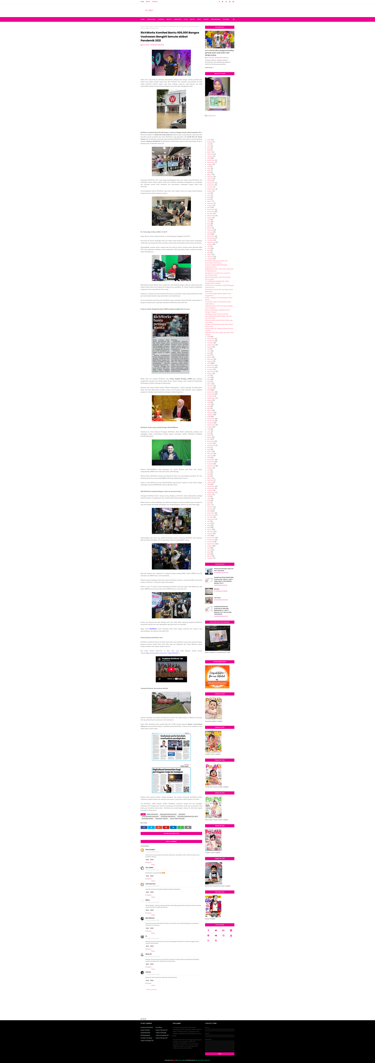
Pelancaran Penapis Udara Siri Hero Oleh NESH (223, 570)
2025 (208, 158)
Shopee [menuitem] (206, 19)
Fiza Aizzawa (146, 45)
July (208, 144)
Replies (149, 862)
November (210, 162)
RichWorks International (168, 816)
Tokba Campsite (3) (147, 1041)
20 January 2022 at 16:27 (152, 902)
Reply (147, 859)
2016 (208, 458)
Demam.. (217, 589)
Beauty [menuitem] (169, 19)
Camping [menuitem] (161, 19)
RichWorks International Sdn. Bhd (188, 816)
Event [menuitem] (199, 19)
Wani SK (149, 954)
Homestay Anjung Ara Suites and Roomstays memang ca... (216, 262)
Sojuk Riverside (145, 1033)
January (210, 156)
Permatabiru (150, 850)
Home (142, 1)
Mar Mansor (150, 918)
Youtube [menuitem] (226, 19)
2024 (209, 181)
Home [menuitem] (142, 19)
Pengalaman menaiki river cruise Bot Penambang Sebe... (217, 274)
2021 (208, 337)
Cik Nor (148, 972)
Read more (208, 68)
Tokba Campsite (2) (162, 1035)
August (209, 142)
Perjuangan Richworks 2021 (168, 814)
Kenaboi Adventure (147, 1027)
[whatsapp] (208, 940)
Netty (148, 900)
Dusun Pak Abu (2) (161, 1030)
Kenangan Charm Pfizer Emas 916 (216, 314)
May (208, 148)
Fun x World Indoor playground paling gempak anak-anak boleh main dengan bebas (219, 52)
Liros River (159, 1027)
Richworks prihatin (147, 818)
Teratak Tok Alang (146, 1038)
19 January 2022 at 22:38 (152, 852)
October (210, 187)
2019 (208, 390)
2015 (208, 484)
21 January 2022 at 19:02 (152, 938)
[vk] (216, 935)
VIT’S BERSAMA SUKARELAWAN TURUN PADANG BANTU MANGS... (217, 282)
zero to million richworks (152, 26)
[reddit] (231, 930)
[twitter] (222, 1)
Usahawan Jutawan (161, 818)
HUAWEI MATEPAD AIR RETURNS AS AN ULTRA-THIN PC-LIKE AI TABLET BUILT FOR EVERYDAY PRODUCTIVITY (224, 580)
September (211, 189)
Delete (151, 859)
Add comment (151, 990)
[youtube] (231, 935)
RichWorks (182, 814)
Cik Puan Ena (150, 884)
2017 (208, 439)
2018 (208, 417)
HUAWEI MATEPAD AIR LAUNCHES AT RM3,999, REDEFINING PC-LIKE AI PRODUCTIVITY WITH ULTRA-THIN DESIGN (223, 610)
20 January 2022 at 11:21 (152, 870)
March (209, 152)
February (210, 154)
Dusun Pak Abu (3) (161, 1038)
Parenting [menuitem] (177, 19)
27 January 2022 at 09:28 (153, 974)
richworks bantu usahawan (150, 816)
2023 (208, 207)
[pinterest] (229, 1)
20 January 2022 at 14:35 (152, 886)
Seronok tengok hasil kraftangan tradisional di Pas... (216, 266)
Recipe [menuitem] (192, 19)
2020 (209, 363)
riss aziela (149, 867)
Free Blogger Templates (202, 1060)
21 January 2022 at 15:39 (152, 920)
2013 (208, 536)
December (211, 160)
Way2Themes (181, 1060)
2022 (208, 234)
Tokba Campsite (161, 1033)
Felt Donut (217, 598)
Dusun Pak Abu (145, 1030)
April (208, 150)
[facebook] (219, 1)
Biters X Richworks (152, 814)
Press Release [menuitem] (215, 19)
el (146, 936)
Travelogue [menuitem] (151, 19)
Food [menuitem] (186, 19)
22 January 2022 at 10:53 (152, 956)
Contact (155, 1)
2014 (208, 511)
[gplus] (233, 1)
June (209, 146)
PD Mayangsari (145, 1035)
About (148, 1)
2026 (209, 140)
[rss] (216, 940)
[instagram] (226, 1)
